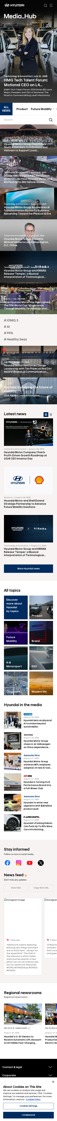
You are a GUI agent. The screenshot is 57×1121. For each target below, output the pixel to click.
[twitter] (40, 862)
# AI (7, 326)
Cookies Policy (33, 1099)
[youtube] (29, 862)
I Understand (28, 1115)
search (51, 120)
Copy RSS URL (41, 888)
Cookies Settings (28, 1106)
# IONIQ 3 (11, 320)
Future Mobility (42, 109)
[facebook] (7, 862)
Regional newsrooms (15, 997)
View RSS (16, 888)
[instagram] (18, 862)
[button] (52, 54)
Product (22, 109)
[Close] (53, 1081)
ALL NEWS (6, 109)
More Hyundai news (28, 568)
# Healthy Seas (15, 339)
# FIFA (8, 333)
